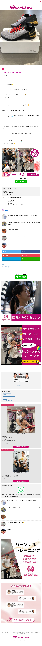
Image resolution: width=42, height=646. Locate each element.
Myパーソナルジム (7, 394)
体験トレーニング (7, 632)
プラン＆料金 (13, 632)
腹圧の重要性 (10, 244)
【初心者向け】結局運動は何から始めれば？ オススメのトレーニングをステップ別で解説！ (24, 507)
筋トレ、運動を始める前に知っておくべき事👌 (15, 522)
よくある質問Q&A (18, 632)
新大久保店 (23, 632)
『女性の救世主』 (7, 267)
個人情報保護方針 (22, 633)
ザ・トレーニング (7, 393)
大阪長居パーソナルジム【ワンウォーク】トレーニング (21, 640)
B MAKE (5, 399)
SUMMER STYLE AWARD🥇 (13, 229)
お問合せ (27, 632)
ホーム (3, 632)
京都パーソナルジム (7, 400)
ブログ (3, 264)
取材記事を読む (21, 385)
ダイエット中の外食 (7, 266)
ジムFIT (4, 397)
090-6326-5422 (21, 642)
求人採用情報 (31, 632)
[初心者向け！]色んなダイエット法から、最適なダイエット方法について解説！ (23, 215)
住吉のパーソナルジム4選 (9, 396)
